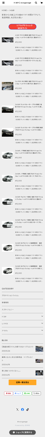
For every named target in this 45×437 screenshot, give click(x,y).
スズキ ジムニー (8, 310)
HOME (4, 10)
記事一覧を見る (22, 382)
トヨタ (4, 317)
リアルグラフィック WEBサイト (24, 26)
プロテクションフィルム (10, 295)
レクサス (5, 324)
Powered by (20, 425)
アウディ (5, 331)
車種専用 (5, 302)
